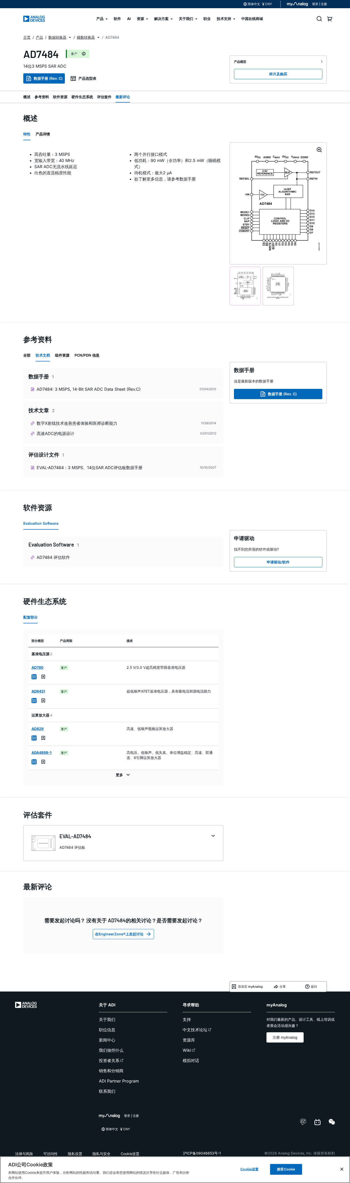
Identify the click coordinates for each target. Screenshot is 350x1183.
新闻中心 (107, 1040)
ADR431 (38, 691)
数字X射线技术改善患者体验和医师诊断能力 (77, 423)
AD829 (38, 728)
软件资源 (60, 97)
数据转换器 (57, 37)
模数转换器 (86, 37)
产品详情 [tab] (43, 134)
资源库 (189, 1040)
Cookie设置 (130, 1153)
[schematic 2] (278, 286)
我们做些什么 (111, 1050)
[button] (69, 37)
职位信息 (107, 1029)
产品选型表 (87, 78)
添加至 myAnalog (250, 986)
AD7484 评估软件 (53, 557)
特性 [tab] (26, 134)
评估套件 (104, 97)
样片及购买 (278, 74)
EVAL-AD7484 (75, 836)
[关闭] (341, 1169)
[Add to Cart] (34, 676)
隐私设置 (75, 1153)
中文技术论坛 (195, 1029)
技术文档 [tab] (43, 355)
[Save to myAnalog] (43, 676)
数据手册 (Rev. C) (48, 78)
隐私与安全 (101, 1153)
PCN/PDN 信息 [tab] (87, 355)
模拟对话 (191, 1060)
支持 (187, 1019)
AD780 (37, 667)
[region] (175, 1169)
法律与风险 (24, 1153)
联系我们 (107, 1091)
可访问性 (50, 1153)
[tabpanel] (123, 166)
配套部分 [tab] (30, 617)
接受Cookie (286, 1169)
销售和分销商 (111, 1070)
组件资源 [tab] (62, 355)
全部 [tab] (26, 355)
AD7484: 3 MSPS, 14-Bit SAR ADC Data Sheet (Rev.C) (89, 389)
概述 (26, 97)
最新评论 (123, 97)
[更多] (123, 775)
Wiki (187, 1050)
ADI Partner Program (119, 1081)
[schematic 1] (245, 286)
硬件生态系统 (82, 97)
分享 (283, 986)
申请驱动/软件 (278, 562)
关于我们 (107, 1019)
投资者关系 (109, 1060)
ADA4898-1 (42, 752)
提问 (314, 986)
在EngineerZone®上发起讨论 (119, 934)
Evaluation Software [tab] (40, 523)
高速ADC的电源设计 (55, 433)
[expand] (213, 836)
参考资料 (42, 97)
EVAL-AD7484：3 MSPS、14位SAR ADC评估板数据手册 (89, 467)
